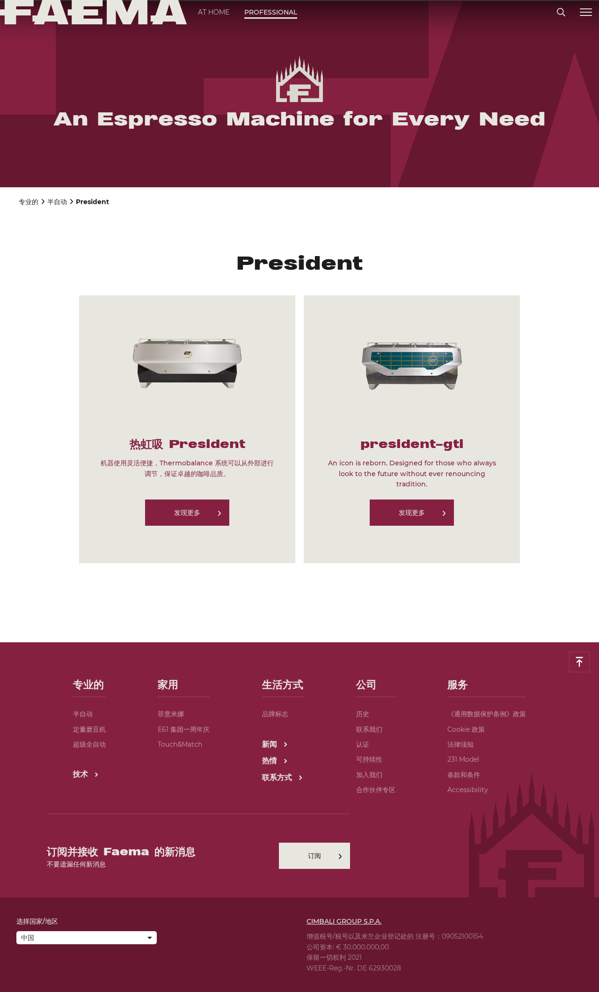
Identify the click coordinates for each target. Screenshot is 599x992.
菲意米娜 (171, 714)
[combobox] (86, 938)
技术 (81, 774)
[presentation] (299, 496)
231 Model (463, 759)
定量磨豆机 (89, 729)
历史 (362, 714)
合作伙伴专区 (375, 790)
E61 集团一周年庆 (184, 729)
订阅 (314, 856)
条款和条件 (463, 775)
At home (213, 12)
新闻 (270, 744)
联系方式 (278, 777)
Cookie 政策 (466, 729)
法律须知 (460, 744)
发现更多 (187, 512)
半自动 (57, 202)
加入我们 (369, 775)
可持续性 (369, 759)
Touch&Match (180, 744)
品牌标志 (275, 714)
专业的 (28, 202)
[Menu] (586, 12)
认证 (362, 744)
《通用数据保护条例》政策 (486, 714)
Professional (270, 12)
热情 (270, 760)
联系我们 (369, 729)
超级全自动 (89, 744)
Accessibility (467, 790)
